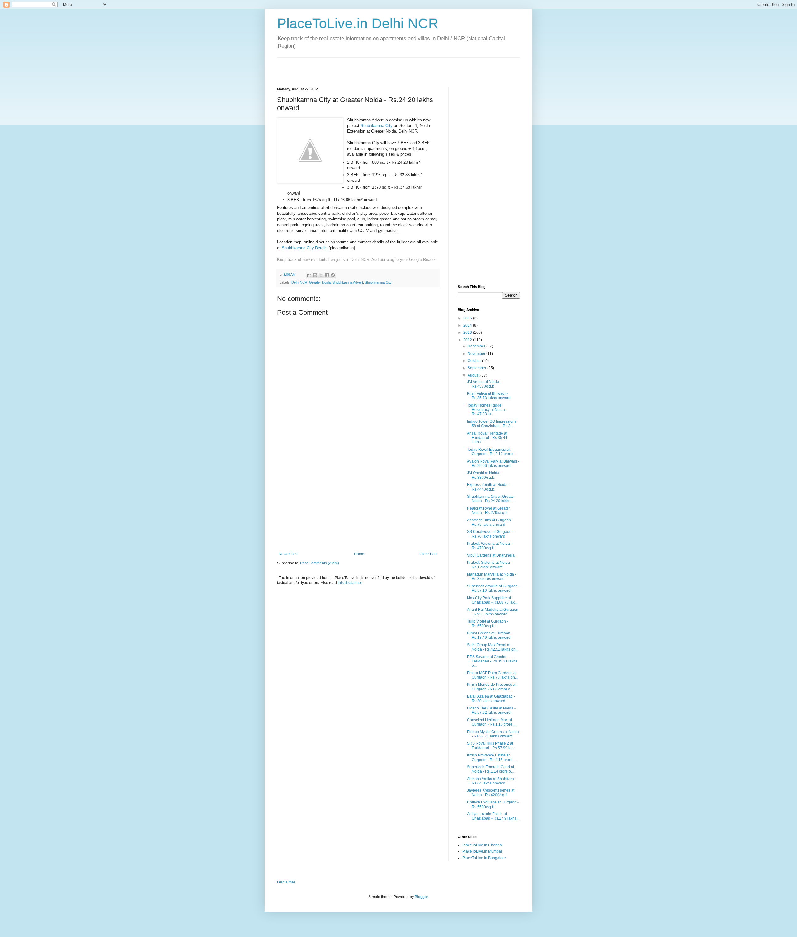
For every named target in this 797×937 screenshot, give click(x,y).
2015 (468, 318)
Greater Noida (320, 282)
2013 (468, 332)
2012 (468, 340)
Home (359, 554)
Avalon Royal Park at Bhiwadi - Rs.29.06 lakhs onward (493, 463)
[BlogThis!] (315, 275)
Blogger (421, 897)
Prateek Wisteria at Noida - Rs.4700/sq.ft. (489, 545)
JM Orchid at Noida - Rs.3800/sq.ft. (484, 475)
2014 (468, 325)
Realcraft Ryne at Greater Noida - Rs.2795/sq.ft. (488, 510)
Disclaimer (286, 882)
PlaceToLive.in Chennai (482, 845)
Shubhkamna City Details (305, 248)
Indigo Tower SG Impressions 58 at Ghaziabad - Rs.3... (491, 423)
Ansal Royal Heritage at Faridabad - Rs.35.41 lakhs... (487, 438)
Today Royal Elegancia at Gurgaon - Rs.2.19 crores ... (492, 451)
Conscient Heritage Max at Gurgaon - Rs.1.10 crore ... (491, 722)
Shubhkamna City (377, 125)
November (477, 353)
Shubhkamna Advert (347, 282)
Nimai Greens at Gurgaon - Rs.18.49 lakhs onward (489, 635)
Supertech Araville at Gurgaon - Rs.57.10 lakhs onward (493, 588)
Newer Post (288, 554)
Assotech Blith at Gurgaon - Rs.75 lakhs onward (490, 522)
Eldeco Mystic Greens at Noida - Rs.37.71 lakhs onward (493, 734)
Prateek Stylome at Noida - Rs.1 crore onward (489, 564)
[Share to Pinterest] (333, 275)
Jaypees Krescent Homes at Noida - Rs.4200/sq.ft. (490, 792)
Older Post (428, 554)
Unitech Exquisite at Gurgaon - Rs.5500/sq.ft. (493, 804)
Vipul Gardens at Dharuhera (491, 555)
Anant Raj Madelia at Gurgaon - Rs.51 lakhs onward (492, 611)
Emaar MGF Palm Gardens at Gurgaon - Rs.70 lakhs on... (492, 675)
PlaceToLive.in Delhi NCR (358, 23)
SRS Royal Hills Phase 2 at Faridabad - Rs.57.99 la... (490, 745)
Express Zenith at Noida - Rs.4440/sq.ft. (488, 487)
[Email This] (309, 275)
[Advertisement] (350, 67)
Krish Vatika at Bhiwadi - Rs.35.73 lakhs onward (489, 395)
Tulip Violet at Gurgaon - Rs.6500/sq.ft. (487, 623)
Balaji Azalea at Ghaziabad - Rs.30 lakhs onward (491, 698)
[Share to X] (321, 275)
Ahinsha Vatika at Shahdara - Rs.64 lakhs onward (491, 781)
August (474, 375)
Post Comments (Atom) (319, 563)
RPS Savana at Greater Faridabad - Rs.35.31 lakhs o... (492, 661)
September (477, 368)
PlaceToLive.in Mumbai (482, 851)
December (477, 346)
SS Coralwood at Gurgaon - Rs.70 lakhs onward (490, 534)
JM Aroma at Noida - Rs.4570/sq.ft (484, 383)
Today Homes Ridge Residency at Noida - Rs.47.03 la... (487, 410)
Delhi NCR (299, 282)
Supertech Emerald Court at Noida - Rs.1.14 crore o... (490, 769)
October (475, 361)
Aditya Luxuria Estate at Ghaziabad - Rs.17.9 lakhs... (493, 816)
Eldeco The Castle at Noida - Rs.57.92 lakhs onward (491, 710)
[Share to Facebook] (327, 275)
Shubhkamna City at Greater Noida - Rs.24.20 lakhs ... (491, 498)
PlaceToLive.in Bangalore (484, 858)
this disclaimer (350, 583)
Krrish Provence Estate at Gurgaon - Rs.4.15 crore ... (491, 757)
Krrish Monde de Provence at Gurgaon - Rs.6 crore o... (491, 686)
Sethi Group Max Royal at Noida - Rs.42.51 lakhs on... (492, 647)
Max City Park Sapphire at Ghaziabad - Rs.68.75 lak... (492, 600)
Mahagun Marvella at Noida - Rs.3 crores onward (491, 576)
